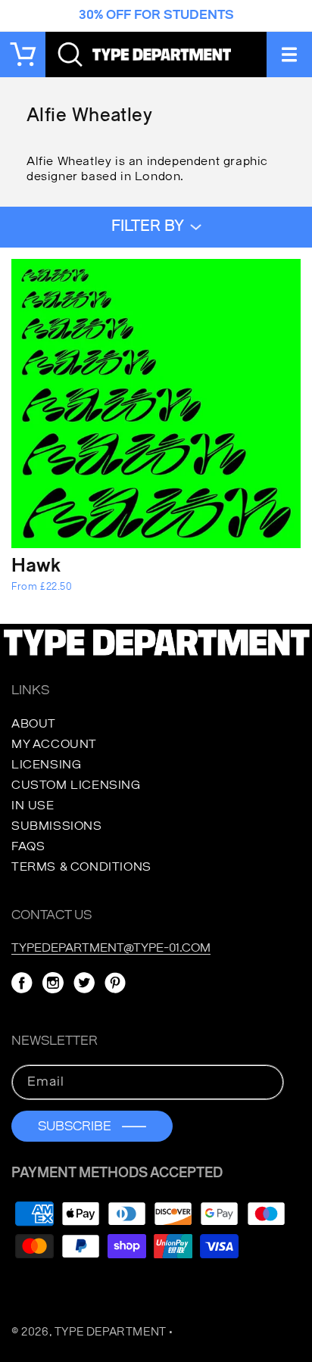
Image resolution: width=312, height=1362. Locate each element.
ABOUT (33, 724)
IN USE (33, 805)
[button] (289, 54)
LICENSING (46, 764)
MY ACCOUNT (54, 744)
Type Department (111, 1332)
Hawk (36, 566)
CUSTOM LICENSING (76, 785)
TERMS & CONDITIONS (81, 867)
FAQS (28, 846)
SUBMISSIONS (56, 826)
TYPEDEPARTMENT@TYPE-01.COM (111, 948)
